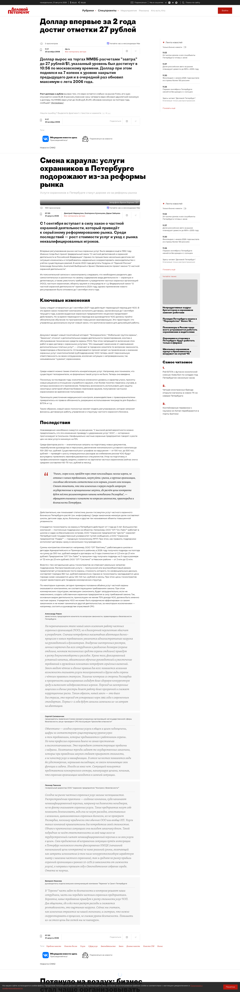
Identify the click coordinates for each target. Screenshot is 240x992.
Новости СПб (148, 946)
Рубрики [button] (88, 10)
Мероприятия (129, 10)
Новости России (70, 946)
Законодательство (108, 946)
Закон (121, 946)
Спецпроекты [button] (107, 10)
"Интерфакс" (57, 103)
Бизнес (160, 946)
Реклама (144, 10)
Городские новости (53, 946)
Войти (225, 10)
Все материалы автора (75, 52)
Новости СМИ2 (47, 147)
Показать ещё (169, 108)
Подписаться (140, 2)
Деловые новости (133, 946)
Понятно (230, 987)
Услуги (82, 946)
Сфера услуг (93, 946)
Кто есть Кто (158, 10)
